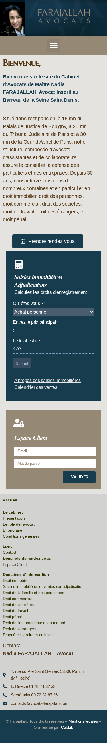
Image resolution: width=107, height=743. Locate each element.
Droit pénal (12, 616)
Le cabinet (13, 512)
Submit (22, 363)
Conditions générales (21, 536)
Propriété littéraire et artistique (29, 634)
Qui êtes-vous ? (29, 303)
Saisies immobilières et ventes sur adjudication (43, 586)
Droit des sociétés (18, 604)
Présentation (14, 518)
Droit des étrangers (19, 628)
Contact (9, 552)
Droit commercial (17, 598)
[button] (53, 45)
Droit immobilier (16, 580)
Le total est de (26, 340)
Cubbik (67, 727)
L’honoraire (12, 530)
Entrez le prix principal (35, 322)
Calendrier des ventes (35, 387)
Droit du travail (15, 610)
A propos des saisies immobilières (47, 380)
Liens (7, 546)
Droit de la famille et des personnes (33, 592)
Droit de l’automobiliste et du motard (34, 622)
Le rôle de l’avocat (19, 524)
